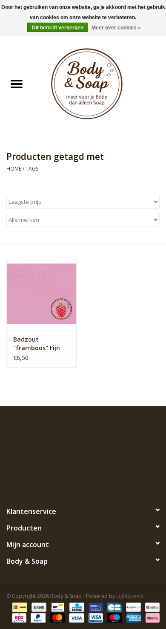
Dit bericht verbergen (57, 28)
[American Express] (133, 617)
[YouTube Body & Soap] (98, 473)
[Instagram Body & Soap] (113, 473)
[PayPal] (37, 617)
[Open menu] (16, 83)
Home (13, 168)
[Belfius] (151, 606)
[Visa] (75, 617)
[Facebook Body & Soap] (52, 473)
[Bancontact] (57, 606)
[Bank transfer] (38, 606)
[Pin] (95, 606)
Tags (32, 168)
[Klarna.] (151, 617)
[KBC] (75, 606)
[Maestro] (113, 617)
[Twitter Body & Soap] (67, 473)
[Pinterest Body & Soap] (83, 473)
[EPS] (18, 617)
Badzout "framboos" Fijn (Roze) (36, 343)
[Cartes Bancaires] (113, 606)
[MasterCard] (56, 617)
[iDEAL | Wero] (18, 606)
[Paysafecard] (132, 606)
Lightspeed (129, 596)
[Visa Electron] (95, 617)
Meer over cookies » (116, 28)
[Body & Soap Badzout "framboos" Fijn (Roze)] (41, 293)
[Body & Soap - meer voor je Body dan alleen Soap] (100, 85)
